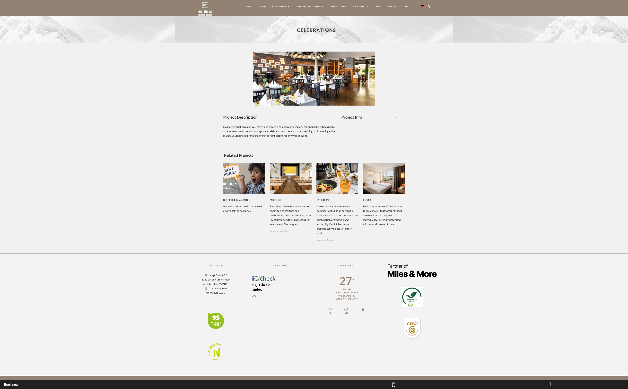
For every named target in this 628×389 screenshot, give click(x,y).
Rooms (262, 6)
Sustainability (360, 6)
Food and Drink (280, 6)
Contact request (218, 288)
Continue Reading (279, 231)
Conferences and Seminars (310, 6)
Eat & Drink (323, 200)
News (377, 6)
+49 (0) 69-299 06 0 (217, 283)
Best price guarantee (236, 200)
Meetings (275, 200)
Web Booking (218, 292)
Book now (11, 384)
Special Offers (338, 6)
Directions (392, 6)
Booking (409, 6)
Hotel (249, 6)
